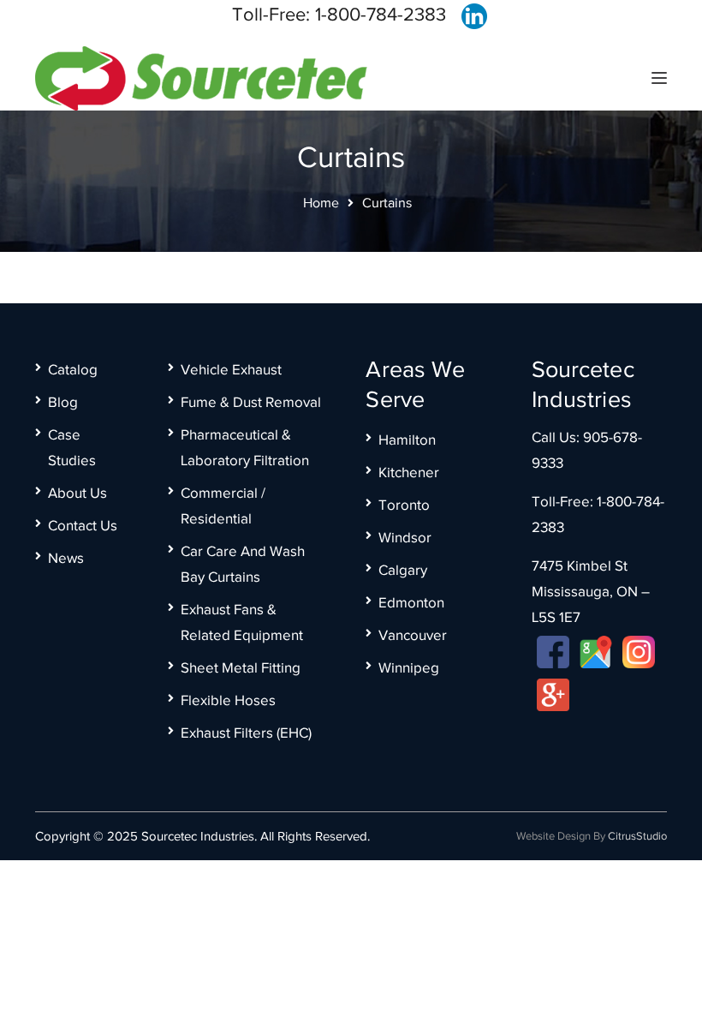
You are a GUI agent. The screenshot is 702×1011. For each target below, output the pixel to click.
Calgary (402, 570)
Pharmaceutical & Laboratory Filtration (245, 448)
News (66, 558)
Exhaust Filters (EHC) (246, 733)
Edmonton (411, 603)
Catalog (73, 370)
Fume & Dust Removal (251, 402)
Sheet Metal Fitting (240, 668)
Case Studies (72, 448)
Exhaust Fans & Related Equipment (242, 622)
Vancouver (412, 635)
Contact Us (82, 525)
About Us (77, 493)
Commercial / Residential (223, 506)
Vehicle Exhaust (231, 370)
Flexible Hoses (228, 700)
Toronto (404, 505)
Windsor (404, 537)
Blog (63, 402)
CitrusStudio (637, 835)
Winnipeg (408, 668)
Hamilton (407, 440)
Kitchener (408, 472)
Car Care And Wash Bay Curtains (243, 564)
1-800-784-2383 (380, 14)
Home (321, 203)
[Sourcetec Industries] (201, 77)
